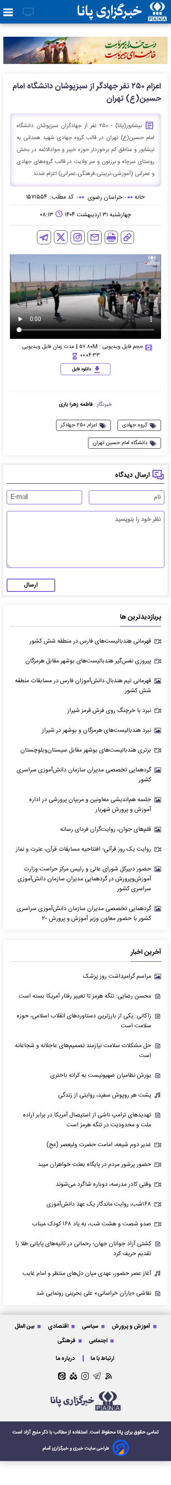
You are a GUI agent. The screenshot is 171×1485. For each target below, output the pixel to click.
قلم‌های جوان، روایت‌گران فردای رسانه (105, 830)
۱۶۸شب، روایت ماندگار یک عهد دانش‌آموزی (98, 1204)
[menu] (8, 13)
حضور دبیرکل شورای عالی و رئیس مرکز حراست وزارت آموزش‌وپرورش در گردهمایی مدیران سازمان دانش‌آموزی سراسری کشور (84, 879)
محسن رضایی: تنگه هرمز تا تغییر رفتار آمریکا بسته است (85, 996)
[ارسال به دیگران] (95, 237)
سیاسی (91, 1326)
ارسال (31, 585)
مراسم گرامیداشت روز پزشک (117, 976)
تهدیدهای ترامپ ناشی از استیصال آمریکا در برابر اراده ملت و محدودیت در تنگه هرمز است (87, 1120)
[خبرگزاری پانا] (122, 12)
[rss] (109, 1375)
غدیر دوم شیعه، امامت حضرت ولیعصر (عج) (98, 1145)
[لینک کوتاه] (127, 237)
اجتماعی (99, 1340)
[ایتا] (62, 1376)
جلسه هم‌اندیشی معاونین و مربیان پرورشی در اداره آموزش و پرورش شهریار (90, 805)
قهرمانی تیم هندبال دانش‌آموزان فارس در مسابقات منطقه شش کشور (83, 686)
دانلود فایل (81, 369)
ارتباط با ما (102, 1358)
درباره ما (66, 1358)
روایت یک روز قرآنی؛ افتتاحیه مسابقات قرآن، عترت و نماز (83, 849)
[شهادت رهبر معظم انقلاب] (85, 50)
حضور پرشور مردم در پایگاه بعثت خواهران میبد (94, 1165)
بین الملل (25, 1326)
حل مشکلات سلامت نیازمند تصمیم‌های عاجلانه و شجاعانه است (83, 1051)
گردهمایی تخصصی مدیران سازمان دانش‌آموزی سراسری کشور (84, 775)
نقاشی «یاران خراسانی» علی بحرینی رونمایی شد (93, 1293)
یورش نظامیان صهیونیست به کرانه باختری (100, 1076)
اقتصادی (59, 1326)
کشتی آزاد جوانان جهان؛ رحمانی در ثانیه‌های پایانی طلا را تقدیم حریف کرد (83, 1249)
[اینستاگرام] (78, 237)
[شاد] (73, 1376)
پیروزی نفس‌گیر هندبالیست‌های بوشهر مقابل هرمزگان (88, 661)
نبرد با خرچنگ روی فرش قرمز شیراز (109, 711)
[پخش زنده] (28, 12)
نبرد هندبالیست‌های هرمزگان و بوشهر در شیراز (96, 730)
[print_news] (111, 237)
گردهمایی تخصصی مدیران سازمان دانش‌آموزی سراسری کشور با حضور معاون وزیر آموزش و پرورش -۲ (84, 914)
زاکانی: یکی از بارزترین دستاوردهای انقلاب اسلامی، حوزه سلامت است (84, 1021)
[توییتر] (61, 237)
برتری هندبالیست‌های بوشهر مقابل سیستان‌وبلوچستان (85, 750)
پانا (120, 1432)
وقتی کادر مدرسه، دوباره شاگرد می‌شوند (103, 1184)
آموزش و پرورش (131, 1326)
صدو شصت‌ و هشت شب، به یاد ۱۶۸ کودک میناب (91, 1224)
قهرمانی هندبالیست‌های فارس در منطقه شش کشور (90, 641)
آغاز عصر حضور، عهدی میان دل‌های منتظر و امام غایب (86, 1274)
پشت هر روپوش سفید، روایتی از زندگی (104, 1095)
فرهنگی (67, 1340)
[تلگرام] (44, 237)
